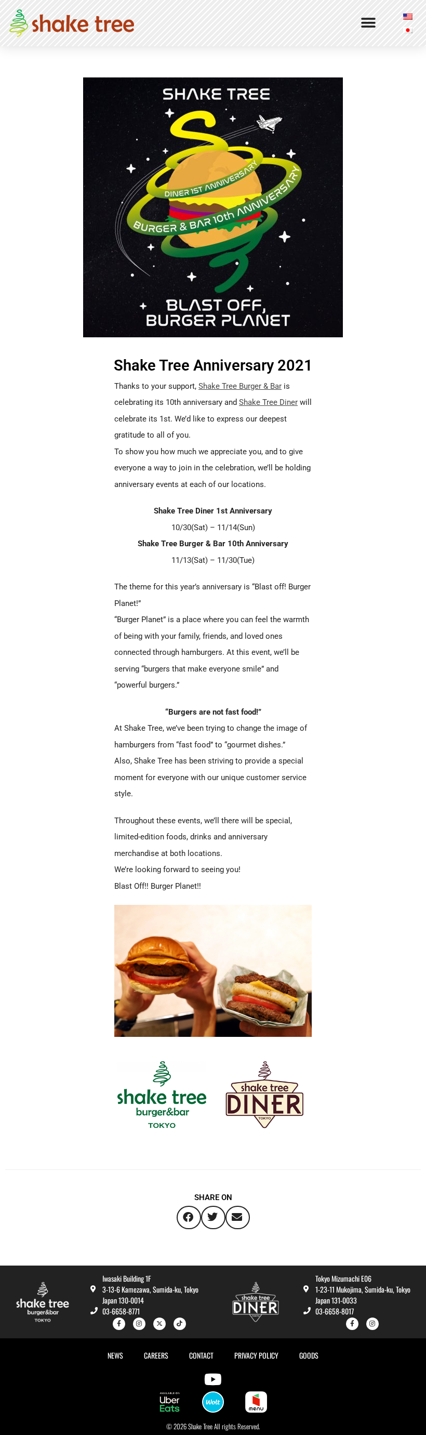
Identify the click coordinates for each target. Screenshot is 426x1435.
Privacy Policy (256, 1355)
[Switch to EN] (408, 16)
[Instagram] (139, 1324)
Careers (156, 1355)
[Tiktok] (180, 1324)
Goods (308, 1355)
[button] (368, 23)
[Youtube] (213, 1379)
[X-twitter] (159, 1324)
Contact (201, 1355)
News (115, 1355)
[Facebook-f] (119, 1324)
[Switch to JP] (408, 29)
